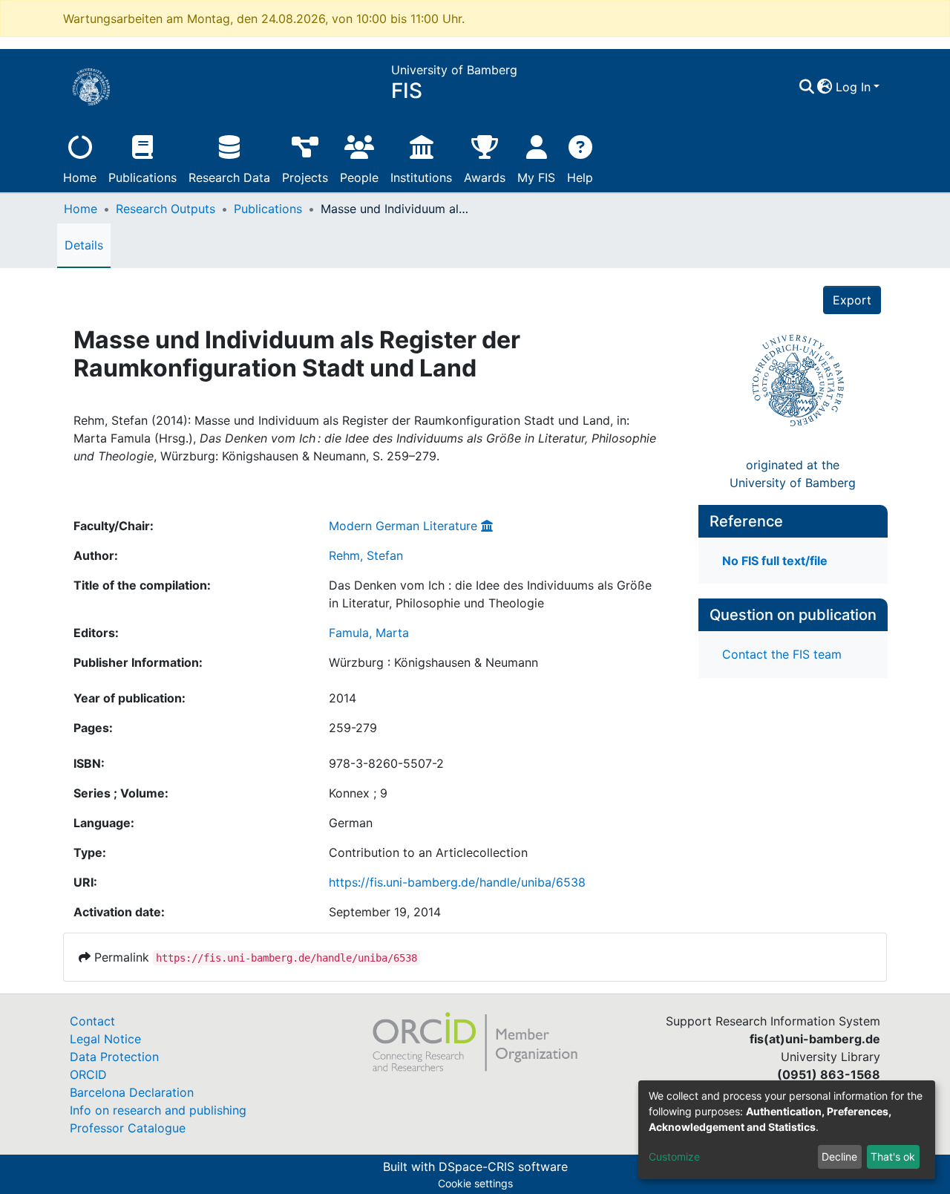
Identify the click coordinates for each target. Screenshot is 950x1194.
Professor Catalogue (128, 1127)
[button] (825, 87)
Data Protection (114, 1056)
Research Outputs (165, 208)
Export (852, 300)
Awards (484, 177)
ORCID (88, 1074)
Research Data (229, 177)
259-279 (353, 727)
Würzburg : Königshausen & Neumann (433, 662)
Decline (839, 1156)
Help (580, 177)
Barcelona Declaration (132, 1092)
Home (79, 177)
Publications (142, 177)
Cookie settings (475, 1183)
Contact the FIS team (782, 654)
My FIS (536, 177)
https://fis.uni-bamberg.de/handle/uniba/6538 (457, 882)
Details (84, 245)
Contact (92, 1021)
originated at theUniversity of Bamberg (793, 473)
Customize (674, 1156)
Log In (853, 86)
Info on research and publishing (158, 1110)
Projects (305, 177)
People (359, 177)
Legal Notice (105, 1038)
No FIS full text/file (775, 560)
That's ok (893, 1156)
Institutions (421, 177)
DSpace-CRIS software (503, 1166)
